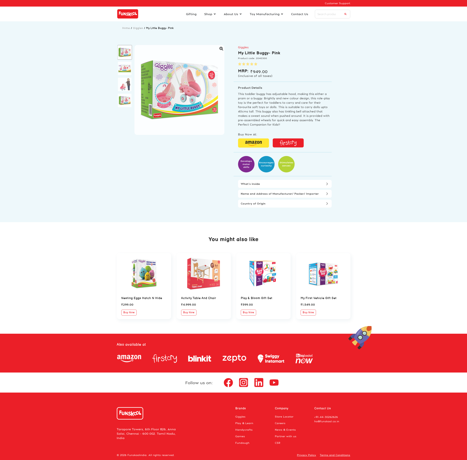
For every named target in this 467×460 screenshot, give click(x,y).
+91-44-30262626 (326, 416)
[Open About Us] (240, 14)
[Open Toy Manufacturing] (282, 14)
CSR (277, 442)
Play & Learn (244, 423)
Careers (280, 423)
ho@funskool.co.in (326, 421)
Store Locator (284, 416)
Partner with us (285, 436)
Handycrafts (244, 429)
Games (240, 436)
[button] (124, 52)
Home (126, 28)
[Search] (345, 14)
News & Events (285, 429)
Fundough (242, 442)
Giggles (138, 28)
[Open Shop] (214, 14)
